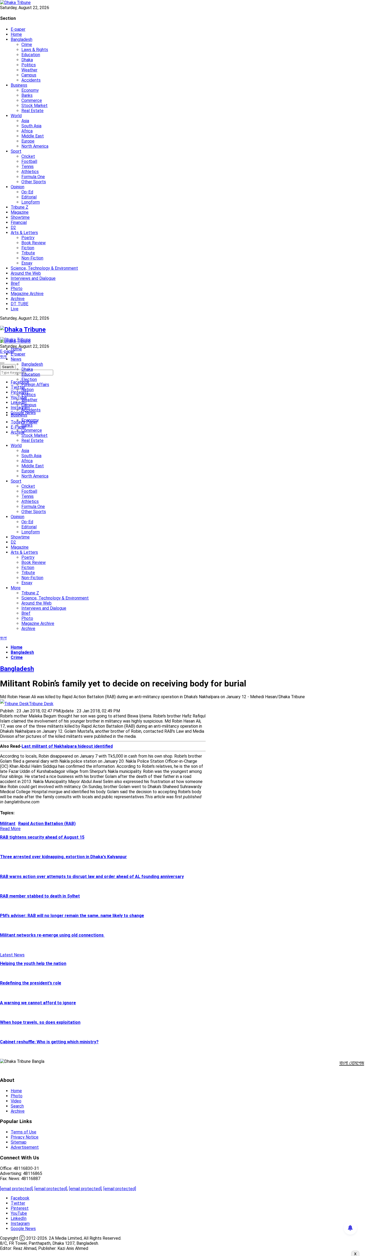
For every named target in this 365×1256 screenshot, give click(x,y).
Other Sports (33, 181)
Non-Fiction (32, 258)
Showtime (20, 217)
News (16, 359)
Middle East (32, 136)
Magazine (20, 212)
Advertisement (25, 1147)
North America (34, 146)
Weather (29, 69)
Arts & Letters (24, 232)
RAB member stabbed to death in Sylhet (40, 896)
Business (19, 85)
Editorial (29, 197)
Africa (27, 130)
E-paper (18, 29)
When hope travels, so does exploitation (40, 1022)
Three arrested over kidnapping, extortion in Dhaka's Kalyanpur (63, 856)
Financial (19, 222)
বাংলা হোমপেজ (351, 1063)
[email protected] (16, 1188)
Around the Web (26, 273)
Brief (15, 283)
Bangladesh (21, 39)
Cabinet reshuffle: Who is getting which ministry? (49, 1041)
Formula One (33, 176)
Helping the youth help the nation (33, 963)
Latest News (12, 954)
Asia (25, 120)
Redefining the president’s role (30, 983)
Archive (18, 298)
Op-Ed (27, 191)
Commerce (31, 100)
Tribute (28, 252)
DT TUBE (19, 303)
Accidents (31, 80)
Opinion (17, 186)
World (16, 115)
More (16, 587)
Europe (27, 141)
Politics (28, 64)
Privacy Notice (24, 1137)
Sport (16, 151)
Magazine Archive (27, 293)
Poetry (27, 237)
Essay (26, 263)
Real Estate (32, 110)
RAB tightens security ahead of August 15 (42, 837)
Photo (16, 288)
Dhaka (27, 59)
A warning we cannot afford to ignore (38, 1002)
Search (17, 1106)
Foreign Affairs (35, 384)
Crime (26, 44)
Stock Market (34, 105)
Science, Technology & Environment (44, 268)
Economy (30, 90)
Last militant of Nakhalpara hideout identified (67, 746)
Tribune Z (19, 207)
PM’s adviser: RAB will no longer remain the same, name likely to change (72, 915)
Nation (27, 389)
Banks (27, 95)
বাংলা (3, 356)
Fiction (27, 247)
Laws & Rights (34, 49)
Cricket (28, 156)
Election (29, 379)
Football (29, 161)
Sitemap (18, 1142)
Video (16, 1101)
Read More (10, 828)
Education (30, 54)
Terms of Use (23, 1132)
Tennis (27, 166)
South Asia (31, 125)
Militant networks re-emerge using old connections (52, 935)
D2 (13, 227)
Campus (28, 75)
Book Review (33, 242)
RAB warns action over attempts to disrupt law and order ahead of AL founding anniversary (92, 876)
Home (16, 34)
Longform (30, 202)
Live (14, 308)
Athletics (30, 171)
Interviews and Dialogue (33, 278)
